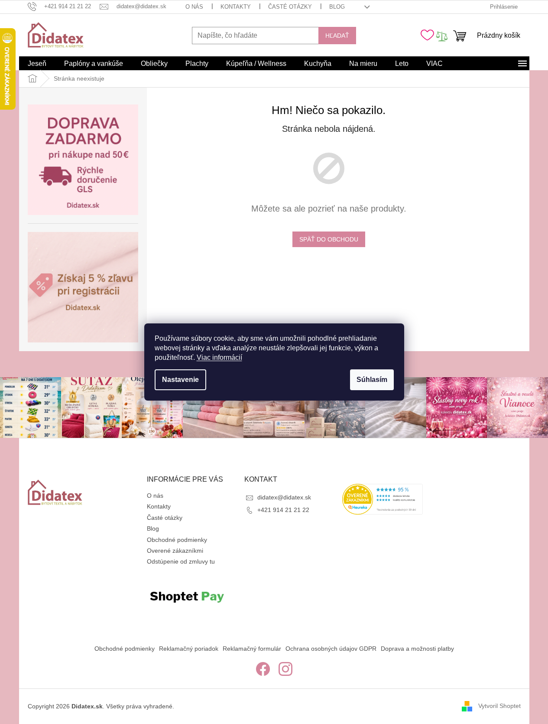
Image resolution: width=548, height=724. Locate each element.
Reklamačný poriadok (188, 648)
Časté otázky (290, 6)
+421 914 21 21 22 (283, 509)
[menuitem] (37, 63)
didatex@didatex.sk (284, 497)
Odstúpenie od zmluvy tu (181, 561)
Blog (337, 6)
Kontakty (235, 6)
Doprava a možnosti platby (417, 648)
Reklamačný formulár (252, 648)
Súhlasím (372, 379)
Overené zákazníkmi (175, 550)
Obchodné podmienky (177, 539)
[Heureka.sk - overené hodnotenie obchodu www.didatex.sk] (382, 499)
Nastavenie (180, 379)
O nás (194, 6)
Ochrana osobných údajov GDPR (330, 648)
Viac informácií (219, 357)
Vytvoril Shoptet (499, 705)
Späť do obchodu (328, 239)
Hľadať (337, 35)
